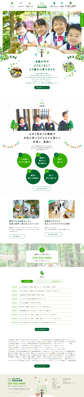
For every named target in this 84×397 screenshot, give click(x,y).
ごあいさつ (54, 381)
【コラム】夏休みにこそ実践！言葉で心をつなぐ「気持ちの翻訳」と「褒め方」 (38, 287)
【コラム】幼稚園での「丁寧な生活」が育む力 (30, 303)
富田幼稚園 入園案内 (54, 234)
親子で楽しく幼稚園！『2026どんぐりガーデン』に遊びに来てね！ (35, 306)
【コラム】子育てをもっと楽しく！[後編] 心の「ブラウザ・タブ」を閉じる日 (38, 314)
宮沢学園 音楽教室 (82, 21)
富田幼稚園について (42, 87)
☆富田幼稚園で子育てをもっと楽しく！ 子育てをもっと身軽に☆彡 (35, 310)
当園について (55, 379)
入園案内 (54, 385)
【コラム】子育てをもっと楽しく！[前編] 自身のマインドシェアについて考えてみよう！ (40, 318)
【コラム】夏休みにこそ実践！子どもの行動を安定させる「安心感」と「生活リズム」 (39, 291)
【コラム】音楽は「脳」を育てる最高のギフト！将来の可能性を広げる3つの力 (37, 322)
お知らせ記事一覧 (42, 329)
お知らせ (64, 381)
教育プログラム (55, 383)
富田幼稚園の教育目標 (42, 188)
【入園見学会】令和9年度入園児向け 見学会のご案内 (31, 295)
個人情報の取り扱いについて (69, 383)
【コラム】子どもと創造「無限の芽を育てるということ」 (32, 299)
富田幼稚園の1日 (18, 236)
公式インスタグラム (42, 366)
